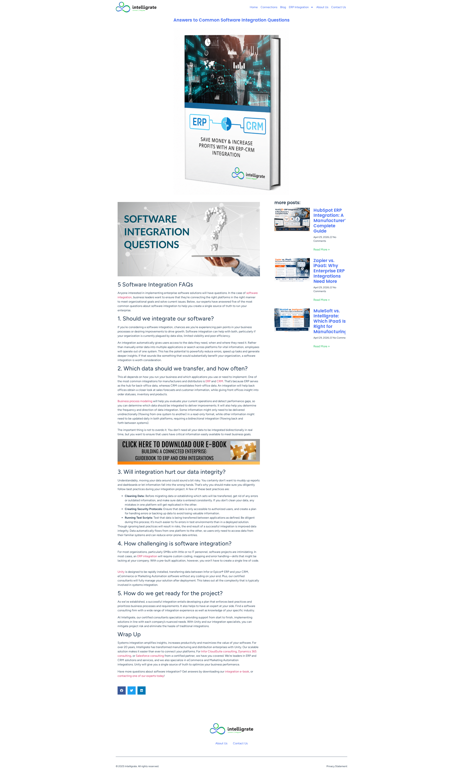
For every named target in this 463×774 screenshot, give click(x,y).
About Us (322, 7)
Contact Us (338, 7)
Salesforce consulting (150, 655)
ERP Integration (299, 7)
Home (254, 7)
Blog (283, 7)
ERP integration (147, 556)
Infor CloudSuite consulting (219, 651)
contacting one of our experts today (141, 676)
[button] (122, 690)
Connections (269, 7)
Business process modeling (135, 401)
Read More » (321, 249)
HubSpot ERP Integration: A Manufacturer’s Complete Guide (330, 220)
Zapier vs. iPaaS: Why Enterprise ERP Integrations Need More (329, 271)
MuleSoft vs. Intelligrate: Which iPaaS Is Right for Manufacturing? (331, 321)
